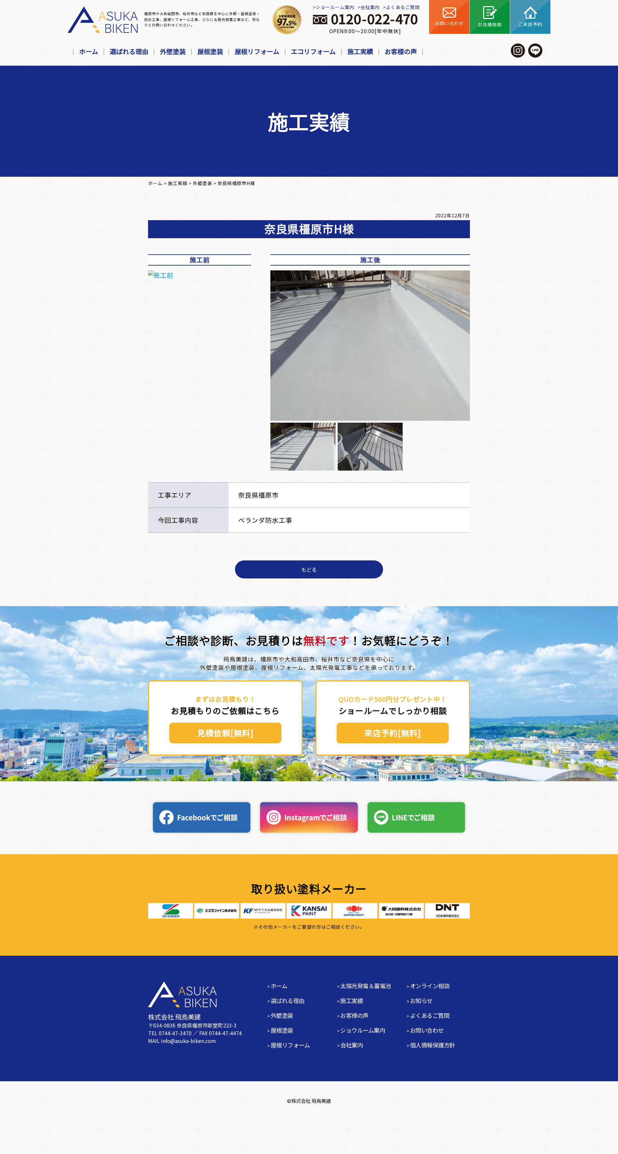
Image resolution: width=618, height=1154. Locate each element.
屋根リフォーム (257, 51)
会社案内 (370, 7)
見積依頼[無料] (225, 732)
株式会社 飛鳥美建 (311, 1100)
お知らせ (421, 1000)
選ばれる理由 (129, 51)
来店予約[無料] (392, 732)
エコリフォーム (313, 51)
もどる (309, 569)
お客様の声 (401, 51)
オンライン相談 (429, 985)
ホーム (88, 51)
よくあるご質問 (403, 7)
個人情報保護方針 (432, 1045)
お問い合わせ (427, 1030)
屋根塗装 (210, 51)
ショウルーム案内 (362, 1030)
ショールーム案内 (335, 7)
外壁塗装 (173, 51)
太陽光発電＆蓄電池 (365, 985)
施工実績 (360, 51)
